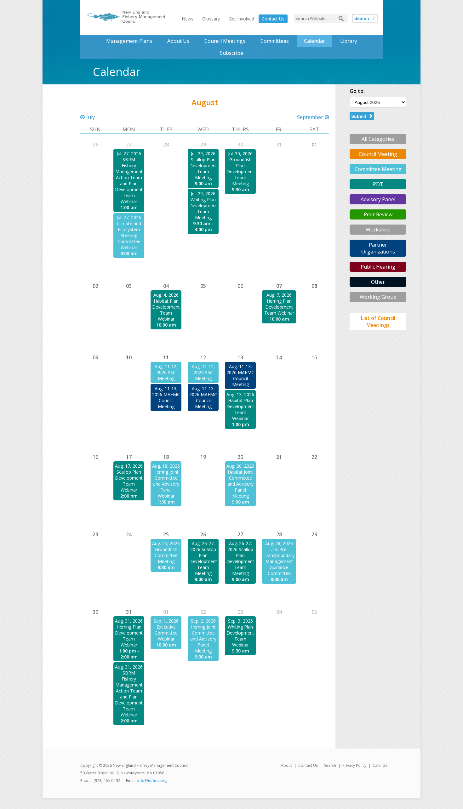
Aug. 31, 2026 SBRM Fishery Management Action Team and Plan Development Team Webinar (129, 691)
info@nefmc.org (152, 780)
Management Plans (129, 40)
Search (361, 18)
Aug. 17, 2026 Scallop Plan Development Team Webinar (129, 478)
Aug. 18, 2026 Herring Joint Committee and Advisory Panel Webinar (166, 481)
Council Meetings (224, 40)
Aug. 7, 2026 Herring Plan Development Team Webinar (279, 304)
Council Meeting (378, 154)
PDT (378, 184)
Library (348, 40)
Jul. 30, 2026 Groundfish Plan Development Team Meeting (240, 168)
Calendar (314, 40)
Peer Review (378, 214)
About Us (178, 40)
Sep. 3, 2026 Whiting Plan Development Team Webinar (240, 633)
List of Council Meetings (378, 321)
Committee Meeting (378, 169)
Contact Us (273, 19)
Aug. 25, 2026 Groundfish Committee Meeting (166, 552)
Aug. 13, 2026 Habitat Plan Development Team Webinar (240, 406)
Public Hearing (378, 266)
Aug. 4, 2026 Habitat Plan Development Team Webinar (166, 307)
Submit (358, 116)
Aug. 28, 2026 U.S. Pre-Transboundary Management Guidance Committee (279, 558)
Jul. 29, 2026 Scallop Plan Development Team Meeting (203, 165)
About (286, 765)
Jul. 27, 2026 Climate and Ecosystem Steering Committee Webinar (129, 232)
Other (378, 281)
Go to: (357, 91)
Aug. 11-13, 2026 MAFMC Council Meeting (166, 397)
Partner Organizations (378, 248)
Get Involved (241, 19)
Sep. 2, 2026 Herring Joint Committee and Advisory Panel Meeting (203, 636)
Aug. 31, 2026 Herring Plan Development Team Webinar (129, 633)
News (187, 19)
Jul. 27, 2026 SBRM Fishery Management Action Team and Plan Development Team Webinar (129, 177)
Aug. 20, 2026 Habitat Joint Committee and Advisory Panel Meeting (240, 481)
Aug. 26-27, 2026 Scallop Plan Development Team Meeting (203, 558)
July (90, 117)
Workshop (378, 229)
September (310, 117)
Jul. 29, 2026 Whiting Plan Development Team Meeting (203, 205)
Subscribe (231, 52)
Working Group (378, 296)
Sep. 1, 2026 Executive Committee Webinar (166, 630)
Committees (274, 40)
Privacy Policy (354, 765)
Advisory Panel (378, 199)
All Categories (378, 138)
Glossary (211, 19)
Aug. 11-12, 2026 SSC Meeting (166, 372)
